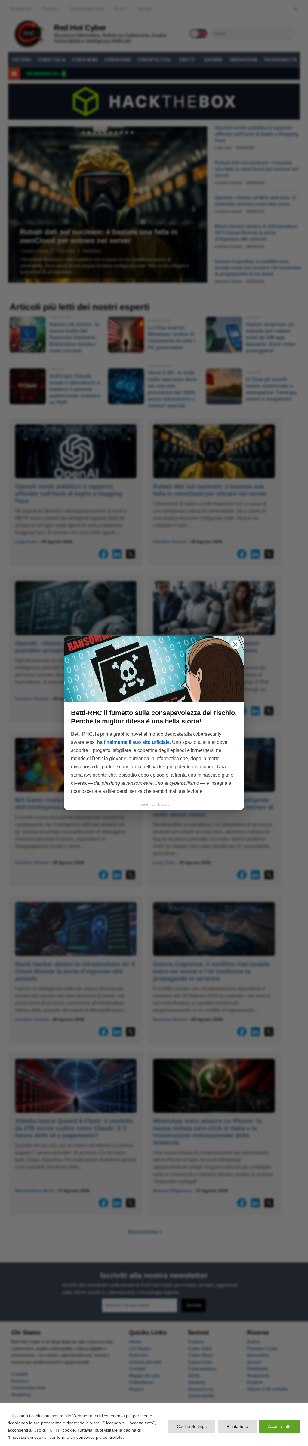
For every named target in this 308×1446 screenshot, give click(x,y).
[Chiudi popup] (235, 644)
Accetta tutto (280, 1426)
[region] (154, 1424)
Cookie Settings (192, 1426)
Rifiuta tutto (237, 1426)
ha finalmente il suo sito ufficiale (133, 742)
